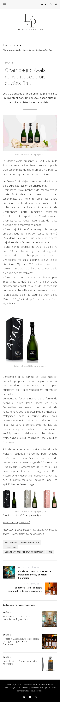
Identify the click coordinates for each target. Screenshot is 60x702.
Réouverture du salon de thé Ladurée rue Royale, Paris (17, 618)
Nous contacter (37, 691)
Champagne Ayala (30, 542)
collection (10, 547)
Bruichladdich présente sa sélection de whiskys (20, 662)
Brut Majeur (11, 542)
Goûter (9, 63)
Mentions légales (10, 687)
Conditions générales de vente (32, 687)
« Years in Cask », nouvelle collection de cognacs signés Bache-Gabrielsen (21, 641)
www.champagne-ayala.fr (16, 522)
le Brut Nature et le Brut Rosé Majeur (24, 552)
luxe (50, 552)
